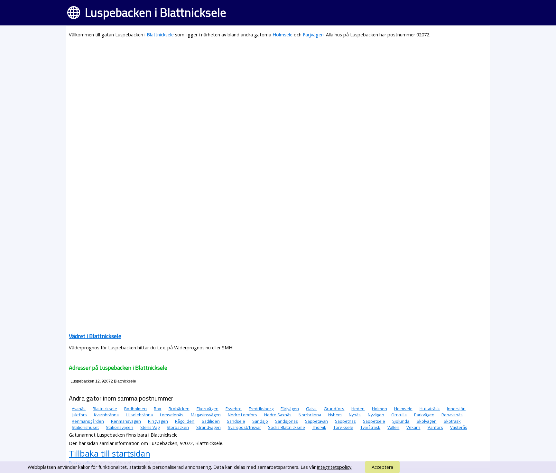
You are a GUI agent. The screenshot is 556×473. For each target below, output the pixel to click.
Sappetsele (374, 421)
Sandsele (236, 421)
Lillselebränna (139, 415)
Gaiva (311, 409)
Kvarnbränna (106, 415)
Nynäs (355, 415)
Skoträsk (452, 421)
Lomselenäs (171, 415)
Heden (358, 409)
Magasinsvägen (206, 415)
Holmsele (282, 35)
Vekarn (413, 427)
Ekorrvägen (207, 409)
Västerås (458, 427)
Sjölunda (400, 421)
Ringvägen (158, 421)
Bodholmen (135, 409)
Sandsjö (260, 421)
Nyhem (335, 415)
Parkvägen (424, 415)
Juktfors (79, 415)
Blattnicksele (160, 35)
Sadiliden (211, 421)
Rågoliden (184, 421)
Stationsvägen (119, 427)
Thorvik (319, 427)
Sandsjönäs (286, 421)
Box (157, 409)
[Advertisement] (262, 89)
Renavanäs (452, 415)
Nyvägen (376, 415)
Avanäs (79, 409)
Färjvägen (313, 35)
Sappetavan (316, 421)
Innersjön (456, 409)
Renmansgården (88, 421)
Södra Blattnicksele (286, 427)
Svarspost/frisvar (244, 427)
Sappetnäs (345, 421)
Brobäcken (179, 409)
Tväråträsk (370, 427)
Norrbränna (310, 415)
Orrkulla (399, 415)
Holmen (379, 409)
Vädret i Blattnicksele (95, 336)
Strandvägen (208, 427)
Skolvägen (427, 421)
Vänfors (435, 427)
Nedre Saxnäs (278, 415)
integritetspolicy (334, 467)
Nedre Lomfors (242, 415)
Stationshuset (85, 427)
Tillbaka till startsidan (109, 453)
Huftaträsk (430, 409)
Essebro (234, 409)
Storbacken (178, 427)
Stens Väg (150, 427)
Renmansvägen (126, 421)
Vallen (393, 427)
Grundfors (334, 409)
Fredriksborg (261, 409)
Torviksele (343, 427)
